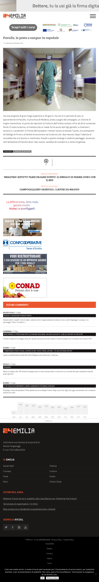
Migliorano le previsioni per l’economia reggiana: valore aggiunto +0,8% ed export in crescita (43, 334)
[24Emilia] (38, 16)
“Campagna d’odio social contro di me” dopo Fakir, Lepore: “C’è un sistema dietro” (38, 351)
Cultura (53, 471)
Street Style (55, 481)
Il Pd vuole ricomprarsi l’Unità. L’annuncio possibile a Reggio (29, 386)
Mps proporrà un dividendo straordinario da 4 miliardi (29, 509)
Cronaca (17, 151)
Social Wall (8, 466)
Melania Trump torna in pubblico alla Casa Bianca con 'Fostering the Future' (40, 498)
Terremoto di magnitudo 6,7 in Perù (20, 504)
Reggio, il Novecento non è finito (17, 315)
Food (5, 476)
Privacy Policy (56, 539)
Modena (27, 151)
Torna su (48, 421)
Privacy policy (52, 578)
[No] (95, 574)
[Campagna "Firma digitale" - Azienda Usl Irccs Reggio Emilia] (49, 32)
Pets (5, 481)
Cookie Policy (68, 539)
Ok (42, 578)
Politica (53, 466)
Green (52, 476)
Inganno (7, 367)
